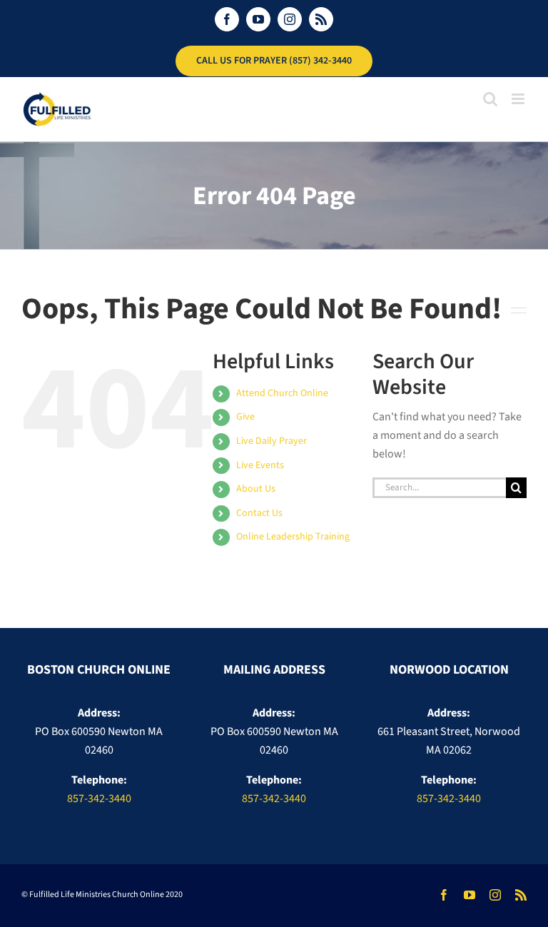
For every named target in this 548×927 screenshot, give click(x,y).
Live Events (260, 465)
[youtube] (469, 895)
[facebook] (444, 895)
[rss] (521, 895)
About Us (255, 489)
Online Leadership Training (293, 537)
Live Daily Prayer (271, 441)
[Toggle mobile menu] (519, 98)
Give (245, 417)
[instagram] (495, 895)
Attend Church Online (282, 393)
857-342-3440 (99, 798)
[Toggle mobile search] (490, 98)
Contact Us (259, 513)
